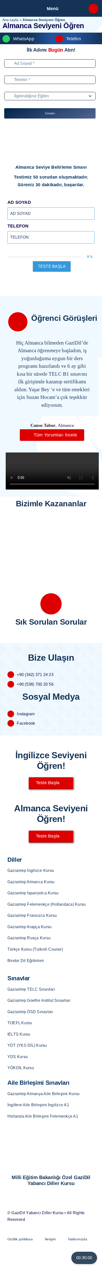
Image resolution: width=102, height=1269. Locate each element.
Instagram (26, 714)
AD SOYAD (19, 202)
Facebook (26, 723)
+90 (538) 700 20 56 (35, 684)
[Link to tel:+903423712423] (93, 9)
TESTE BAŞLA (52, 266)
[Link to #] (18, 322)
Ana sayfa (10, 20)
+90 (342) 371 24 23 (35, 675)
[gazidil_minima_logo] (19, 6)
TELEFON (18, 226)
